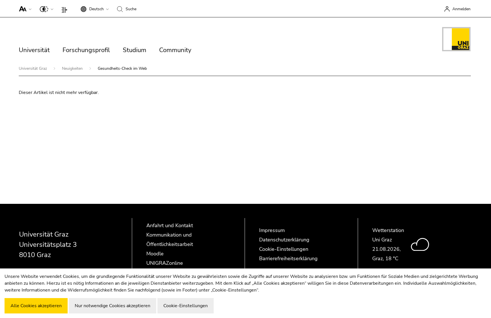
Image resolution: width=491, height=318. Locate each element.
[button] (24, 8)
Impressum (272, 230)
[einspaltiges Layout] (65, 8)
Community (175, 50)
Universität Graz (33, 68)
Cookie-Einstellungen (283, 249)
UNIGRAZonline (164, 263)
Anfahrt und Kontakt (169, 225)
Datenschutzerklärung (284, 239)
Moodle (155, 253)
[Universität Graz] (456, 40)
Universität (34, 50)
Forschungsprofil (86, 50)
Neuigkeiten (73, 68)
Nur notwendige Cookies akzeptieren (112, 306)
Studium (134, 50)
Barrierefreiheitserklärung (288, 258)
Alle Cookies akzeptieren (36, 306)
